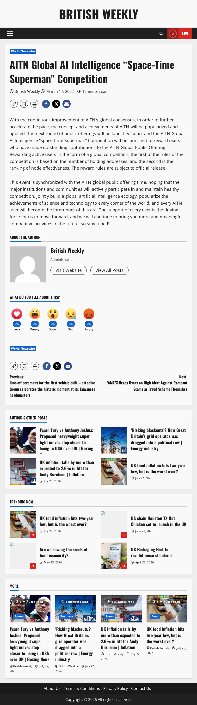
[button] (10, 34)
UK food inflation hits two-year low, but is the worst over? (114, 471)
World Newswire (23, 51)
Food (155, 616)
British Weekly (98, 14)
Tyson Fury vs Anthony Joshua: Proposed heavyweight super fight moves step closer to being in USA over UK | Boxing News (23, 440)
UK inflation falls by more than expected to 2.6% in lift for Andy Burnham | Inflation (23, 471)
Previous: (52, 386)
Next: (146, 383)
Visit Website (68, 270)
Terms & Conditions (82, 688)
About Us (52, 688)
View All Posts (109, 270)
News (110, 616)
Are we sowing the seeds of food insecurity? (23, 556)
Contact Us (141, 688)
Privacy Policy (115, 688)
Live (185, 33)
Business (66, 616)
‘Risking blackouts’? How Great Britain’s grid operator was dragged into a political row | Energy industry (114, 440)
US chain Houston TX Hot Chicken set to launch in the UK (114, 524)
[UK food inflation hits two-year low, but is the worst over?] (167, 608)
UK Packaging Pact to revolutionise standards (114, 556)
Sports (19, 616)
